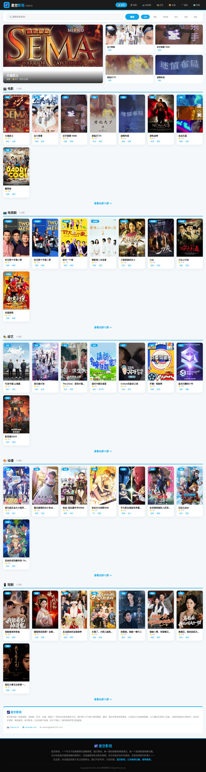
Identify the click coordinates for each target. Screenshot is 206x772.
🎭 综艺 (160, 5)
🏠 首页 (121, 5)
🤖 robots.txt (13, 727)
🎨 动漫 (172, 5)
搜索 (132, 17)
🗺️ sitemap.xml (29, 727)
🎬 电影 (133, 5)
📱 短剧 (184, 5)
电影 (155, 17)
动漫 (186, 17)
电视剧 (165, 17)
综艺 (176, 17)
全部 (145, 17)
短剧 (195, 17)
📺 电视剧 (146, 5)
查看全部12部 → (103, 203)
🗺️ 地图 (196, 5)
